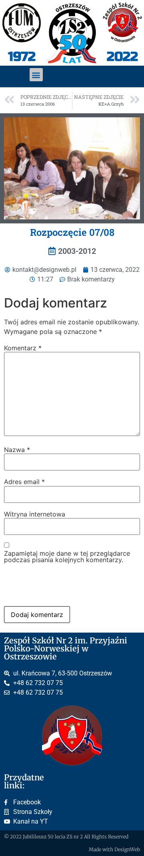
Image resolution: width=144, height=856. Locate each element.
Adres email (24, 481)
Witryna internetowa (34, 514)
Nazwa (17, 449)
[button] (36, 74)
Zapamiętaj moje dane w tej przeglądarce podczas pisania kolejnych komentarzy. (67, 556)
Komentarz (23, 348)
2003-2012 (77, 251)
